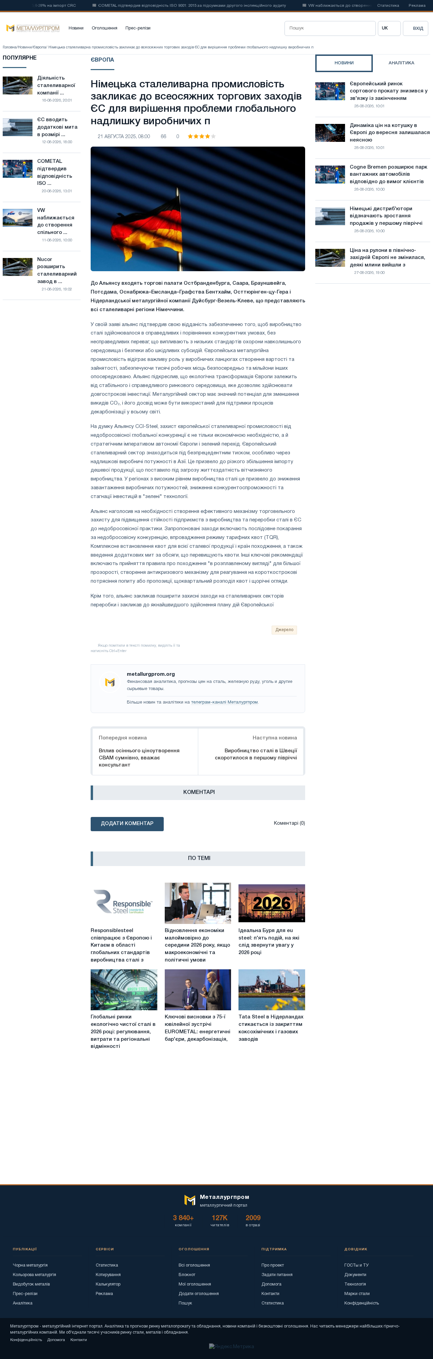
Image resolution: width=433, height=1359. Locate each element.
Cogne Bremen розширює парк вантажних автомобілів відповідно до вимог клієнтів (388, 175)
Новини (76, 28)
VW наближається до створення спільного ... (55, 221)
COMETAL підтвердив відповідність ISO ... (54, 172)
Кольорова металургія (34, 1275)
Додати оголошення (199, 1294)
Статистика (388, 5)
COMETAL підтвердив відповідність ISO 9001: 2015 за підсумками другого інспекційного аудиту (174, 5)
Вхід (418, 28)
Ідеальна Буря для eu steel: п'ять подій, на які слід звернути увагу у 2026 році (268, 941)
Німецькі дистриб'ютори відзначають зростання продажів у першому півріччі (386, 216)
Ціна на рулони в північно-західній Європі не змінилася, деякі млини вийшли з (387, 258)
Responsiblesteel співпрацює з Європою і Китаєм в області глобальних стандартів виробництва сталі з (121, 945)
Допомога (271, 1284)
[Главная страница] (31, 28)
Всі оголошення (194, 1265)
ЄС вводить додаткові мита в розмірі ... (57, 127)
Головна (10, 47)
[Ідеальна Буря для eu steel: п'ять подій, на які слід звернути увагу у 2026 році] (271, 903)
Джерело (284, 630)
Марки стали (357, 1294)
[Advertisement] (372, 348)
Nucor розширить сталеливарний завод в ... (57, 270)
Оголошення (104, 28)
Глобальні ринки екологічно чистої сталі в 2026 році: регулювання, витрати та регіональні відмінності (123, 1032)
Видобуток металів (31, 1284)
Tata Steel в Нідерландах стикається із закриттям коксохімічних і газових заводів (270, 1028)
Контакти (270, 1294)
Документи (355, 1275)
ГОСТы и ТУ (356, 1265)
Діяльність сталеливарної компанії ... (56, 85)
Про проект (272, 1265)
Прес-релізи (138, 28)
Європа (39, 47)
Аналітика (22, 1303)
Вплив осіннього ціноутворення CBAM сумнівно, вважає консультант (139, 758)
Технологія (355, 1284)
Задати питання (277, 1275)
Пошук (185, 1303)
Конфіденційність (361, 1303)
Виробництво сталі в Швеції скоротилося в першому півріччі (256, 754)
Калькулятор (108, 1284)
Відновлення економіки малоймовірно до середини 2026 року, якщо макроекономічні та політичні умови (197, 945)
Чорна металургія (30, 1265)
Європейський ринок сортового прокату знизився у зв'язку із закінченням (389, 91)
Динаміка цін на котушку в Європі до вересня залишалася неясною (390, 133)
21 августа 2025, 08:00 (124, 137)
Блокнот (187, 1275)
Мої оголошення (195, 1284)
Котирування (108, 1275)
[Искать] (368, 28)
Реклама (417, 5)
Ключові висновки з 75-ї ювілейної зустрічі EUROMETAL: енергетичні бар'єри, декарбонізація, (197, 1028)
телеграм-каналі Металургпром (224, 702)
